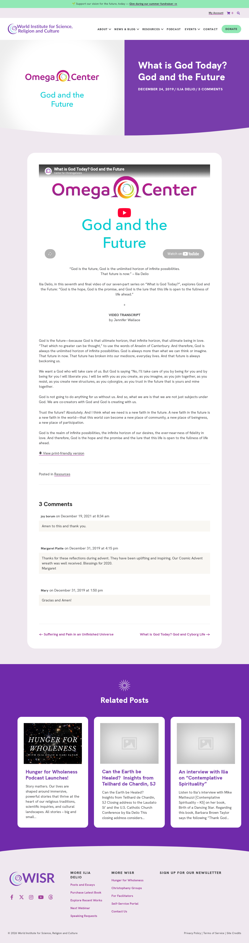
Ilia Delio (186, 89)
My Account (216, 13)
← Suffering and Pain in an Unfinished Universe (76, 634)
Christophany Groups (126, 888)
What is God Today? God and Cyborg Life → (175, 634)
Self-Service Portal (125, 904)
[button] (110, 29)
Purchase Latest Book (85, 892)
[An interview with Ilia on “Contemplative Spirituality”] (206, 772)
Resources (151, 29)
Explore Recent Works (86, 900)
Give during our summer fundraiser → (153, 3)
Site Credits (234, 933)
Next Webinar (80, 908)
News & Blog (124, 29)
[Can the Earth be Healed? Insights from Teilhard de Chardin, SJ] (129, 772)
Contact (210, 29)
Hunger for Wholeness (127, 880)
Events (190, 29)
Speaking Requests (83, 916)
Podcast (174, 29)
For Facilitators (122, 896)
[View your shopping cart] (228, 13)
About (102, 29)
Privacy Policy (192, 933)
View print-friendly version (63, 453)
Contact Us (119, 911)
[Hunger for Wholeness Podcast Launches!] (53, 772)
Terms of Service (213, 933)
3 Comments (210, 89)
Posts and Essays (82, 885)
